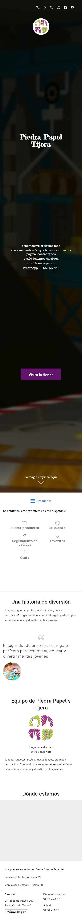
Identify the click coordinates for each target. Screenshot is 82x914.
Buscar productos (24, 528)
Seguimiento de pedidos (24, 543)
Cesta (24, 558)
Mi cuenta (57, 528)
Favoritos (57, 541)
